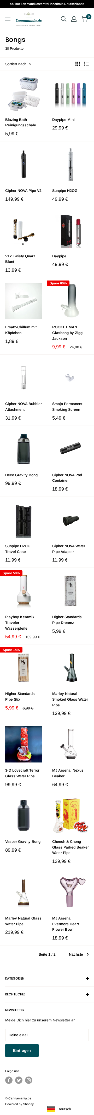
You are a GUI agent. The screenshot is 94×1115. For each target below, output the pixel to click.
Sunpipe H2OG (65, 190)
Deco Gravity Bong (21, 475)
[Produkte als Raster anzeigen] (77, 64)
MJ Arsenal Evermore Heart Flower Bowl (65, 923)
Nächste (76, 954)
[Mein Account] (74, 19)
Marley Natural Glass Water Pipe (23, 921)
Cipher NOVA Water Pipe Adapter (68, 549)
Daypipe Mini (63, 120)
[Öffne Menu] (7, 19)
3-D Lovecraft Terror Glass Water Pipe (22, 773)
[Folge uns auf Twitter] (18, 1080)
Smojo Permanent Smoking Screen (67, 407)
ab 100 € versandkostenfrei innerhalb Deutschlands (47, 4)
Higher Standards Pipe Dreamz (67, 620)
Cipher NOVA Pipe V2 (23, 190)
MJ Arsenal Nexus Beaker (68, 773)
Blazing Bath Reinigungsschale (20, 122)
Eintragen (22, 1050)
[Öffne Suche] (64, 19)
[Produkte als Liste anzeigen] (86, 64)
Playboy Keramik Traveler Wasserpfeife (19, 622)
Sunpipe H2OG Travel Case (18, 549)
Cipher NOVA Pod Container (67, 478)
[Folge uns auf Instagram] (28, 1080)
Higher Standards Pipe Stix (20, 696)
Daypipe (59, 256)
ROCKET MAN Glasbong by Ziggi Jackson (68, 332)
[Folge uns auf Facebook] (9, 1080)
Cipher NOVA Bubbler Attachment (23, 407)
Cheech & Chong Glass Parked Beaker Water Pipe (70, 847)
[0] (84, 19)
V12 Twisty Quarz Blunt (20, 259)
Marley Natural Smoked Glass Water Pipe (70, 699)
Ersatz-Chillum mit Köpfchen (21, 330)
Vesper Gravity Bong (22, 841)
